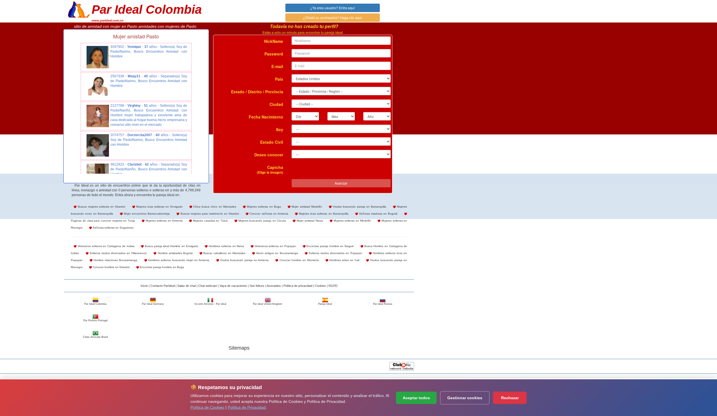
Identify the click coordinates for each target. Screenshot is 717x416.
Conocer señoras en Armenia (268, 213)
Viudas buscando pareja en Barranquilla (359, 206)
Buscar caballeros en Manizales (223, 253)
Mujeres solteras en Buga (263, 206)
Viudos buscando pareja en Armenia (244, 260)
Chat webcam (207, 285)
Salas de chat (186, 285)
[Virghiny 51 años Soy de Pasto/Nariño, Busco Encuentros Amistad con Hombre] (98, 116)
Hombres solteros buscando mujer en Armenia (178, 260)
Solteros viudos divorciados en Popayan (335, 253)
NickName (273, 41)
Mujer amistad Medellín (306, 206)
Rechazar (510, 398)
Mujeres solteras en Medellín (351, 220)
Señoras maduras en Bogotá (378, 213)
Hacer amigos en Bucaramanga (276, 253)
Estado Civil (271, 142)
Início (144, 285)
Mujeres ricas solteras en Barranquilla (323, 213)
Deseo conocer (268, 154)
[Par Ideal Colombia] (78, 8)
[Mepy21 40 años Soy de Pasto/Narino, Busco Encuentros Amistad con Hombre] (98, 86)
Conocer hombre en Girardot (111, 267)
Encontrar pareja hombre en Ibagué (330, 246)
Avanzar (341, 183)
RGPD (333, 285)
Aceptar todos (416, 398)
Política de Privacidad (247, 407)
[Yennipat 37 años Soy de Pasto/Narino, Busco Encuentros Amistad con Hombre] (98, 57)
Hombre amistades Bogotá (174, 253)
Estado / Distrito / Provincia (257, 91)
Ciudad (276, 104)
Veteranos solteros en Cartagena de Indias (105, 246)
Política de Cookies (207, 407)
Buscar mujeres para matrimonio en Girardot (209, 213)
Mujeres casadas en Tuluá (210, 220)
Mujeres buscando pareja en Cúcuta (261, 220)
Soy (279, 129)
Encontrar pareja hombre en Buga (161, 267)
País (279, 79)
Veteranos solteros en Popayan (274, 246)
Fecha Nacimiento (266, 117)
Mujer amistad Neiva (309, 220)
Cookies (320, 285)
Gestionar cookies (464, 398)
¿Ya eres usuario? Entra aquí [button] (332, 7)
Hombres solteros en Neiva (226, 246)
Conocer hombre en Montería (298, 260)
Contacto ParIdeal (162, 285)
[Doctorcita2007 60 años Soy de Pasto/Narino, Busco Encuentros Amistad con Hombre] (98, 145)
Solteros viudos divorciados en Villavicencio (118, 253)
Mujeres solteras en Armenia (164, 220)
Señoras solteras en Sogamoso (113, 227)
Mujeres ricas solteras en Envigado (159, 206)
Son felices (257, 285)
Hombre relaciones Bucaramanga (115, 260)
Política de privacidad (297, 285)
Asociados (274, 285)
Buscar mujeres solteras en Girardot (100, 206)
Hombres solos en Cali (343, 260)
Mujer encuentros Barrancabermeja (146, 213)
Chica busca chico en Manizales (214, 206)
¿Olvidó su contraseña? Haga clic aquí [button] (332, 17)
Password (273, 54)
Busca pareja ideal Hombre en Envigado (171, 246)
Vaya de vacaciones (233, 285)
